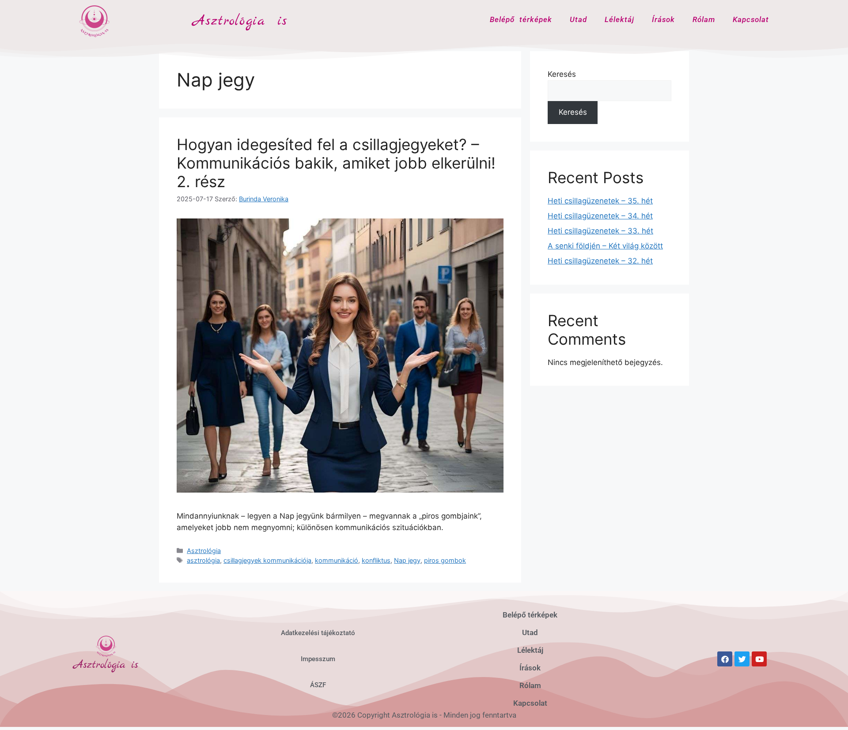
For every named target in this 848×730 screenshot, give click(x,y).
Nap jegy (407, 560)
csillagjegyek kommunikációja (267, 560)
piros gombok (445, 560)
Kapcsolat (751, 19)
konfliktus (376, 560)
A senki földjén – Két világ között (605, 245)
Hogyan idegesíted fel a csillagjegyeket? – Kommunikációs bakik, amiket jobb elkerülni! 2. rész (336, 163)
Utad (578, 19)
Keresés (562, 74)
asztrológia (203, 560)
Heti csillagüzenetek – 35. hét (600, 200)
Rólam (704, 19)
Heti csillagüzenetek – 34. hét (600, 215)
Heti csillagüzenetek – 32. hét (600, 260)
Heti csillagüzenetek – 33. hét (600, 230)
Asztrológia (204, 550)
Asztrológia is (240, 21)
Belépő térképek (521, 19)
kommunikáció (336, 560)
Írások (663, 19)
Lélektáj (619, 19)
